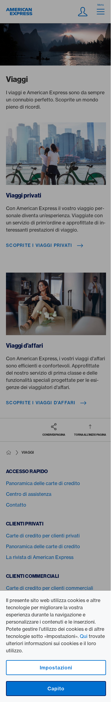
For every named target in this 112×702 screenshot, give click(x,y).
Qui (84, 636)
